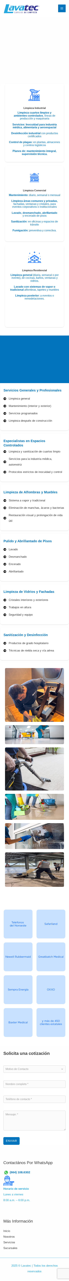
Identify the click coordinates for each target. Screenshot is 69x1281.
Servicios (9, 1242)
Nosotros (9, 1236)
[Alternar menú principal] (62, 8)
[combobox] (33, 1069)
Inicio (6, 1231)
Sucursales (10, 1248)
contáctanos (36, 368)
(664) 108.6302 (21, 1172)
